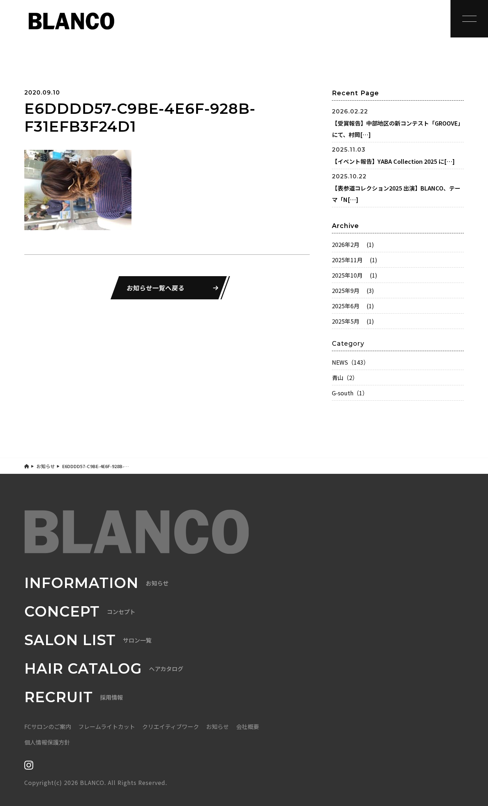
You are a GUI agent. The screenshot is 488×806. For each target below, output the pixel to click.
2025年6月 (353, 305)
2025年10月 (354, 275)
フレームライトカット (106, 726)
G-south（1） (350, 393)
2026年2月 (353, 244)
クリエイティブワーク (170, 726)
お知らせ (45, 466)
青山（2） (345, 377)
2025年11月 (354, 259)
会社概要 (247, 726)
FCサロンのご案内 (47, 726)
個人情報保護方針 (47, 742)
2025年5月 (353, 321)
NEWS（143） (350, 362)
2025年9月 (353, 290)
